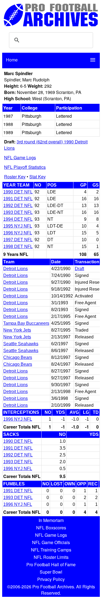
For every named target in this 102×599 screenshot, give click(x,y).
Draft (79, 268)
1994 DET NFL (18, 219)
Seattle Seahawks (20, 343)
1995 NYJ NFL (17, 226)
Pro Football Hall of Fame (51, 564)
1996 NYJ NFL (17, 233)
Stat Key (37, 176)
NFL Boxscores (51, 527)
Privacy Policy (51, 579)
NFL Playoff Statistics (25, 167)
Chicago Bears (17, 357)
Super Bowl (51, 572)
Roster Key (15, 176)
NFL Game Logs (20, 157)
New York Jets (17, 330)
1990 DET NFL (18, 192)
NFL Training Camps (51, 550)
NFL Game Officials (51, 542)
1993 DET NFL (18, 212)
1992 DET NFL (18, 205)
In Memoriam (51, 520)
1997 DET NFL (18, 239)
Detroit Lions (15, 268)
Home (12, 60)
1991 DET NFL (18, 198)
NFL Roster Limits (51, 557)
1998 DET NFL (18, 246)
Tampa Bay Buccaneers (26, 323)
